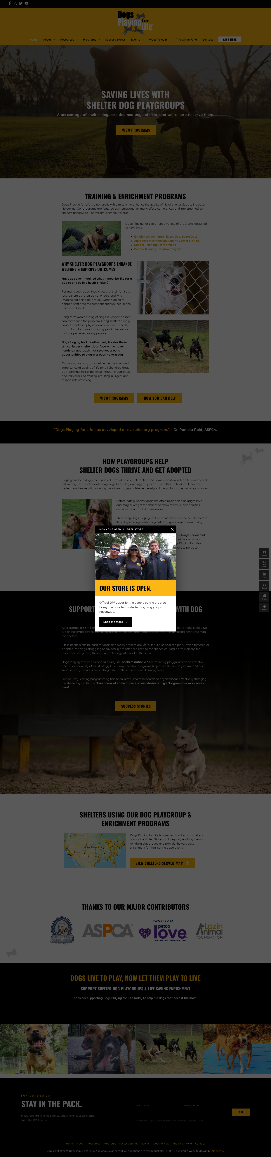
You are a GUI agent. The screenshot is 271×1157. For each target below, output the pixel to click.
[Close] (172, 529)
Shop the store (113, 622)
